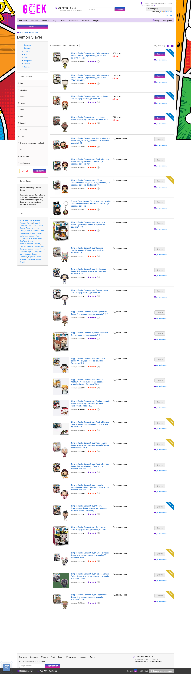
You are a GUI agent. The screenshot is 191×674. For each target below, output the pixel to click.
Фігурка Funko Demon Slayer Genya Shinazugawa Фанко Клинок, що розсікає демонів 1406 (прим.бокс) (89, 508)
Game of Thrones (32, 231)
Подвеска (23, 257)
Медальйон (39, 251)
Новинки (85, 20)
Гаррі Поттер (39, 246)
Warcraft (23, 246)
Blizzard (36, 223)
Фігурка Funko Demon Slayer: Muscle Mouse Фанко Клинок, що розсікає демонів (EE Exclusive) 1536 (90, 555)
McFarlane (24, 236)
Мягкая (28, 254)
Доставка (34, 20)
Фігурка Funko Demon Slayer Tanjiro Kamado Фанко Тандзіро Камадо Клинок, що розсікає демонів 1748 (90, 466)
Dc (30, 226)
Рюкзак (22, 223)
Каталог (32, 27)
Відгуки (96, 20)
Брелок (32, 233)
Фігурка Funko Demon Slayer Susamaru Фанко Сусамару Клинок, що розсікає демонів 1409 (88, 224)
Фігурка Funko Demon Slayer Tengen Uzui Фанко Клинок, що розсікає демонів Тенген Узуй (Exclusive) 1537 (90, 445)
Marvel (39, 233)
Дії (31, 220)
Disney (22, 228)
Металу (32, 236)
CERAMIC (24, 226)
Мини (22, 254)
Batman (29, 223)
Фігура (36, 228)
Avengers (36, 220)
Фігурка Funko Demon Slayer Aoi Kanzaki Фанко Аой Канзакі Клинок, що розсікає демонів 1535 (88, 271)
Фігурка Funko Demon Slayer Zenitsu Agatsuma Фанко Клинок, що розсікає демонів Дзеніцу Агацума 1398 (87, 381)
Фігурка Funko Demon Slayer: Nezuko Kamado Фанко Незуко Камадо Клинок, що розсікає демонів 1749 (90, 487)
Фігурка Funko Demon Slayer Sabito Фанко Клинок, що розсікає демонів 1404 (89, 333)
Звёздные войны (26, 249)
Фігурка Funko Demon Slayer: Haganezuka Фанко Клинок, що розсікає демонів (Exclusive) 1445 (89, 597)
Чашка (38, 257)
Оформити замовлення (161, 671)
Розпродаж (73, 20)
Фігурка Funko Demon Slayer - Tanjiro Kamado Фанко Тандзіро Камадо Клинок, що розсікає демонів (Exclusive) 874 (90, 182)
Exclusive (29, 228)
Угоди (62, 20)
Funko (22, 231)
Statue (30, 241)
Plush (40, 239)
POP (30, 239)
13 (99, 451)
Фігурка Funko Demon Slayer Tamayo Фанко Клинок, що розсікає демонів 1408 (90, 291)
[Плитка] (168, 45)
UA (171, 15)
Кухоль (31, 251)
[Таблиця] (172, 45)
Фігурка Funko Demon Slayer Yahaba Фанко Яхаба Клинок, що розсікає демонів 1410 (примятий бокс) (90, 55)
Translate (168, 12)
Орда (42, 231)
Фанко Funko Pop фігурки (28, 32)
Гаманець (23, 251)
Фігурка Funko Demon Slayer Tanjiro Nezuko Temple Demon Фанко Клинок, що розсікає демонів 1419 (90, 424)
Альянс (26, 220)
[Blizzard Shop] (34, 9)
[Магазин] (18, 32)
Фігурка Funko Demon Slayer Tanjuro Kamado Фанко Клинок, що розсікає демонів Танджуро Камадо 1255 (90, 403)
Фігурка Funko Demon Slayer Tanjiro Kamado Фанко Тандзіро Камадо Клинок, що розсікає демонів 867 (90, 161)
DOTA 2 (35, 226)
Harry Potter (24, 233)
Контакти (23, 20)
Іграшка (23, 259)
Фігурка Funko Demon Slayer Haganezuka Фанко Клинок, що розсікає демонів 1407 (89, 312)
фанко (38, 259)
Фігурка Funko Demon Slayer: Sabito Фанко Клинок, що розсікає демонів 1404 (89, 97)
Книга (42, 249)
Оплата (45, 20)
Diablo (41, 226)
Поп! (35, 239)
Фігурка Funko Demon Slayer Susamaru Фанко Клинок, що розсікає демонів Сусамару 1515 (88, 360)
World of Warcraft (26, 244)
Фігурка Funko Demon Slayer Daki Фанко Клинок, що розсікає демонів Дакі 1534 (88, 528)
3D (21, 220)
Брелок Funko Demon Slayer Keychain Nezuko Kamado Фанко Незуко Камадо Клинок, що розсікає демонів (90, 203)
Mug (37, 236)
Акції (54, 20)
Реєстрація (167, 20)
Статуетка (31, 259)
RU (167, 15)
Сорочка (31, 257)
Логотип (37, 244)
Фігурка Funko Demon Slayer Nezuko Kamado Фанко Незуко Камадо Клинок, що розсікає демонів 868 (90, 140)
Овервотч (35, 254)
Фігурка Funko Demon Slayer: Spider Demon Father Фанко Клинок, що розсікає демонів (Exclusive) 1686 (90, 576)
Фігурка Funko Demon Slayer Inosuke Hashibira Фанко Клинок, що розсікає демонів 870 (87, 250)
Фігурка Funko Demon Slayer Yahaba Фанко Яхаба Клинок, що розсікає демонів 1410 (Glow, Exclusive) (90, 77)
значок (36, 249)
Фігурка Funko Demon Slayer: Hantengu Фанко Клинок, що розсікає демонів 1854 (89, 118)
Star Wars (23, 241)
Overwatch (24, 239)
